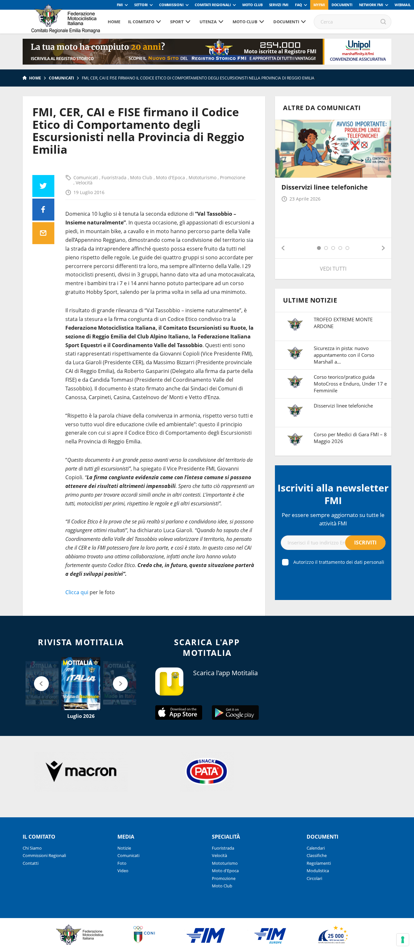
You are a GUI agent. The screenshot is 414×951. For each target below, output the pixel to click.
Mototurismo (203, 177)
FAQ (298, 4)
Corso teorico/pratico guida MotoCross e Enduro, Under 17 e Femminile (350, 384)
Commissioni (171, 4)
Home (114, 22)
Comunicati (61, 78)
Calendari (316, 848)
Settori (141, 4)
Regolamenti (319, 863)
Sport (177, 22)
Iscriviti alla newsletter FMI (333, 494)
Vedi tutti (333, 268)
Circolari (314, 878)
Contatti (30, 863)
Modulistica (318, 870)
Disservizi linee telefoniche (324, 187)
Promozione (232, 177)
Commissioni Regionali (44, 855)
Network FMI (371, 4)
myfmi (319, 4)
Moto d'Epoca (171, 177)
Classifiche (317, 855)
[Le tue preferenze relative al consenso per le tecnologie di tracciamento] (403, 940)
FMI (120, 4)
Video (122, 870)
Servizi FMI (279, 4)
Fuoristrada (115, 177)
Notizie (124, 848)
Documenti (342, 4)
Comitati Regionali (213, 4)
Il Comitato (141, 22)
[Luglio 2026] (80, 683)
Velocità (84, 183)
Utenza (208, 22)
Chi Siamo (32, 848)
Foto (121, 863)
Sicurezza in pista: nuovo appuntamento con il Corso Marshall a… (344, 355)
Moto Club (252, 4)
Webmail (403, 4)
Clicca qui (76, 592)
